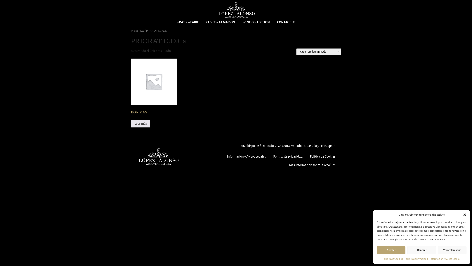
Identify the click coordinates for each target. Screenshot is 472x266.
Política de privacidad (416, 259)
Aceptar (391, 250)
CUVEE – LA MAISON (220, 22)
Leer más (140, 123)
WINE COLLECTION (256, 22)
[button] (464, 215)
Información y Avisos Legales (445, 259)
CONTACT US (286, 22)
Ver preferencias (452, 250)
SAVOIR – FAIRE (188, 22)
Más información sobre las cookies (312, 165)
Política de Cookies (393, 259)
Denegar (421, 250)
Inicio (134, 30)
